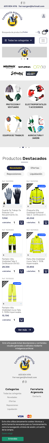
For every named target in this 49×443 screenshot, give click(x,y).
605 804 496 (10, 6)
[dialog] (24, 431)
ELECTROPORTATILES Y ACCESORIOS (35, 105)
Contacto (37, 396)
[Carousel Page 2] (24, 59)
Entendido (12, 439)
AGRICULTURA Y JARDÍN (36, 136)
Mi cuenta (43, 16)
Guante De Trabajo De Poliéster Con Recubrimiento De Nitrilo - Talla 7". (11, 212)
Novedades (16, 168)
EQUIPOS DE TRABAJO (13, 135)
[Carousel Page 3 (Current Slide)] (27, 59)
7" (4, 206)
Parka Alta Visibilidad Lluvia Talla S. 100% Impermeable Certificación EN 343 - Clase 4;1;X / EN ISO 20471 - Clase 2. (36, 261)
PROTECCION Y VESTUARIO (13, 105)
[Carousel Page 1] (21, 59)
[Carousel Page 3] (26, 147)
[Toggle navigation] (43, 40)
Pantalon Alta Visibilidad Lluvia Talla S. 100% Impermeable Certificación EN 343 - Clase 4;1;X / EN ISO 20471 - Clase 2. (11, 310)
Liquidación (36, 174)
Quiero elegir (7, 433)
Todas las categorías (18, 40)
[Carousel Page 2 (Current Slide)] (23, 147)
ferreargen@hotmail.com (31, 6)
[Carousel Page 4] (29, 147)
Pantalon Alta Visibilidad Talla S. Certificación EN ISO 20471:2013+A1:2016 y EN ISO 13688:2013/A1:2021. (11, 261)
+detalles (6, 223)
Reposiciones (14, 174)
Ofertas (35, 168)
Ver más (22, 330)
